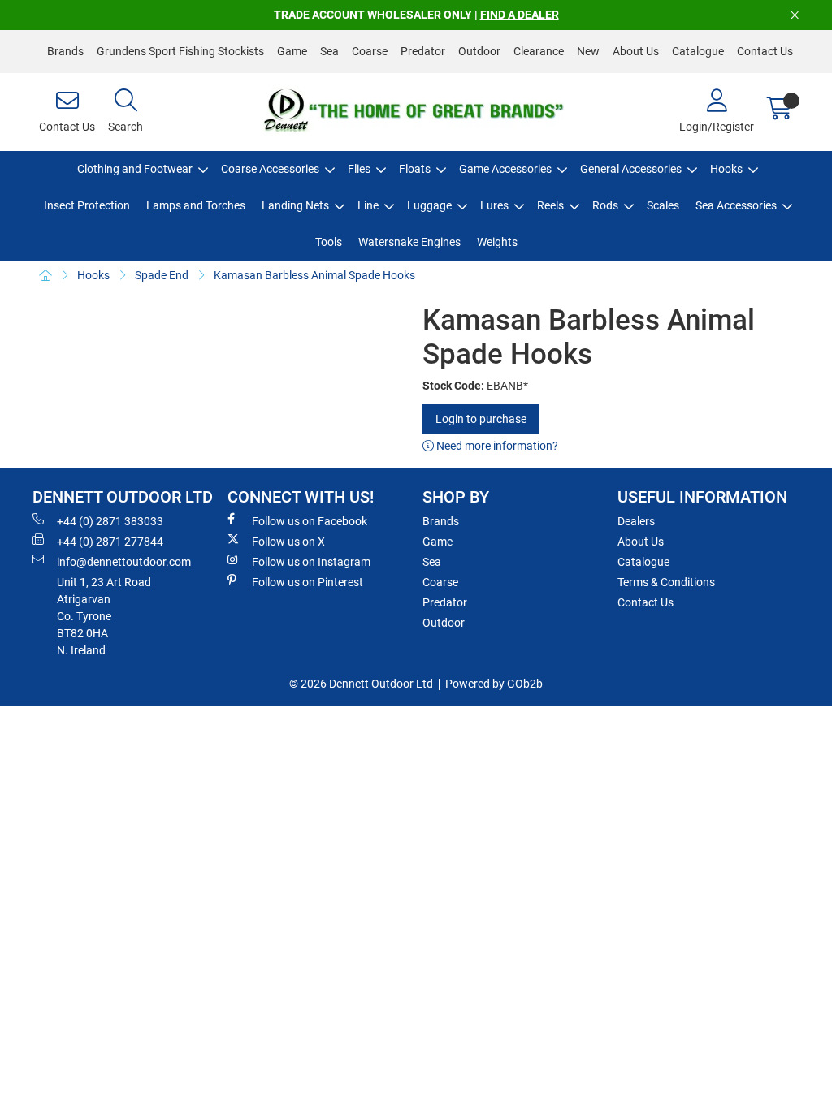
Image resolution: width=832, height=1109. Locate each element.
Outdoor (479, 51)
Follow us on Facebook (309, 521)
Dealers (636, 521)
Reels (550, 205)
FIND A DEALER (519, 14)
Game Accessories (505, 168)
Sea (329, 51)
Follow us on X (288, 541)
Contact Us (765, 51)
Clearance (539, 51)
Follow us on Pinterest (307, 582)
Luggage (429, 205)
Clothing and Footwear (135, 168)
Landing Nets (295, 205)
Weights (497, 241)
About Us (636, 51)
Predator (423, 51)
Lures (494, 205)
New (588, 51)
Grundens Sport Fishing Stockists (180, 51)
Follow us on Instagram (311, 561)
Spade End (161, 275)
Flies (359, 168)
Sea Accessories (736, 205)
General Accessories (631, 168)
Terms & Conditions (666, 582)
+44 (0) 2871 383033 (110, 521)
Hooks (726, 168)
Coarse (370, 51)
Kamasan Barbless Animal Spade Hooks (314, 275)
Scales (663, 205)
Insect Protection (87, 205)
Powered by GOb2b (494, 683)
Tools (328, 241)
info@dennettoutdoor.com (124, 561)
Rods (605, 205)
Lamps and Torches (195, 205)
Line (368, 205)
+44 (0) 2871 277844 (110, 541)
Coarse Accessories (270, 168)
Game (292, 51)
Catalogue (698, 51)
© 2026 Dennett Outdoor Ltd (361, 683)
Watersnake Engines (409, 241)
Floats (415, 168)
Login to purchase (481, 418)
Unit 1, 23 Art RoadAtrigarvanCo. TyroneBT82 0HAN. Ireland (104, 616)
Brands (65, 51)
